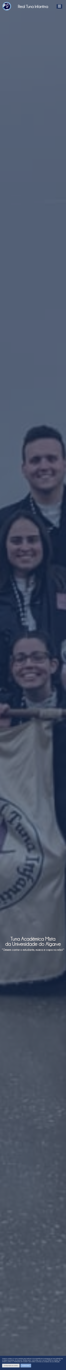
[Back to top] (59, 1363)
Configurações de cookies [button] (11, 1365)
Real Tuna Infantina (33, 6)
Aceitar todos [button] (25, 1365)
